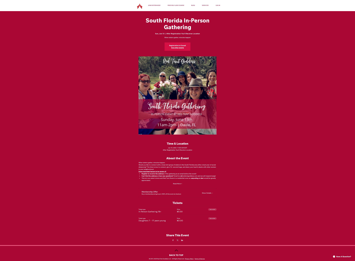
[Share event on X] (177, 240)
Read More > (177, 184)
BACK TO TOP (176, 255)
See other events (177, 48)
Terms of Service (200, 259)
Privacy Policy (189, 259)
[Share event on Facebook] (173, 240)
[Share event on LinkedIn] (182, 240)
